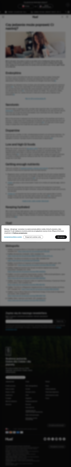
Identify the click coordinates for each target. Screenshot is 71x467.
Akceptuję (61, 237)
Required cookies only (33, 237)
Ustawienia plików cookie (13, 237)
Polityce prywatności (20, 233)
